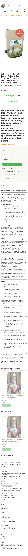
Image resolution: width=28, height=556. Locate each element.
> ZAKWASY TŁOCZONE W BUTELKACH (11, 462)
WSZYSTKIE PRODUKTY (7, 459)
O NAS (2, 542)
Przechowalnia (5, 519)
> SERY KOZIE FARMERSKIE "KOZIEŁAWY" (11, 478)
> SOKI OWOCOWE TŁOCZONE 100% (10, 490)
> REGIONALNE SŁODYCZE (8, 495)
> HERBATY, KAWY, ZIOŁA (7, 497)
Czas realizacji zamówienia (8, 528)
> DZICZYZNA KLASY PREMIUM (9, 483)
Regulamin (3, 536)
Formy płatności (5, 525)
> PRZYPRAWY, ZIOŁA (6, 493)
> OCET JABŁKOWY (6, 468)
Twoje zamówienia (6, 516)
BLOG (2, 550)
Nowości (3, 499)
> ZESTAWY (4, 466)
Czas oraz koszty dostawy (8, 527)
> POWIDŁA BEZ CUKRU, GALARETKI (10, 492)
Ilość (3, 154)
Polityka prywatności (6, 534)
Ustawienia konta (5, 517)
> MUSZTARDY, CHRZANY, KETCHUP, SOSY (11, 488)
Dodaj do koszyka (12, 164)
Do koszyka (7, 405)
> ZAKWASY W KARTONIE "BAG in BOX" (18, 15)
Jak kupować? (5, 508)
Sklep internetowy (12, 554)
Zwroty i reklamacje (6, 509)
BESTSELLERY (5, 460)
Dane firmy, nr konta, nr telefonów (10, 544)
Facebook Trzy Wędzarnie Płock (9, 548)
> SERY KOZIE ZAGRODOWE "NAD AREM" (11, 476)
